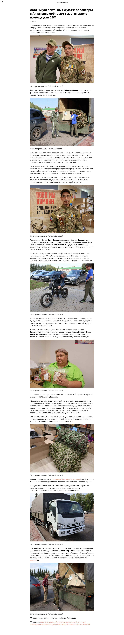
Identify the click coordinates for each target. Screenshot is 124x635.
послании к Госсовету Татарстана (66, 479)
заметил (33, 560)
